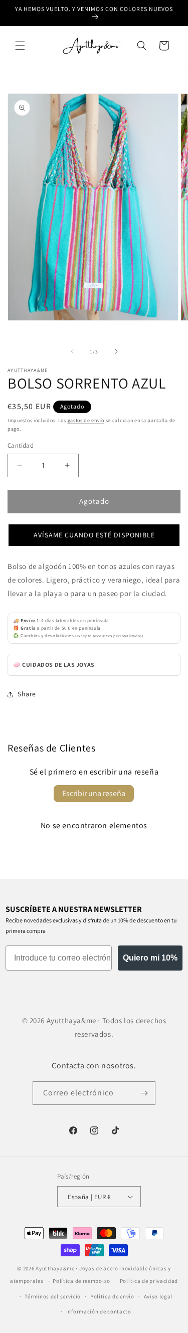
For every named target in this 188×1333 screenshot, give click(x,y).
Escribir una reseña (93, 793)
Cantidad (21, 445)
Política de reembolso (81, 1280)
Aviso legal (158, 1296)
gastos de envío (86, 420)
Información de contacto (98, 1311)
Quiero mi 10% (150, 958)
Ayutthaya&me (55, 1268)
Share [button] (27, 693)
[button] (20, 46)
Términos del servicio (53, 1296)
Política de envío (112, 1296)
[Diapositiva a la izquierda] (72, 351)
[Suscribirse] (144, 1093)
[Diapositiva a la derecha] (116, 351)
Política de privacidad (149, 1280)
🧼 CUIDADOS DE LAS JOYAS (54, 664)
